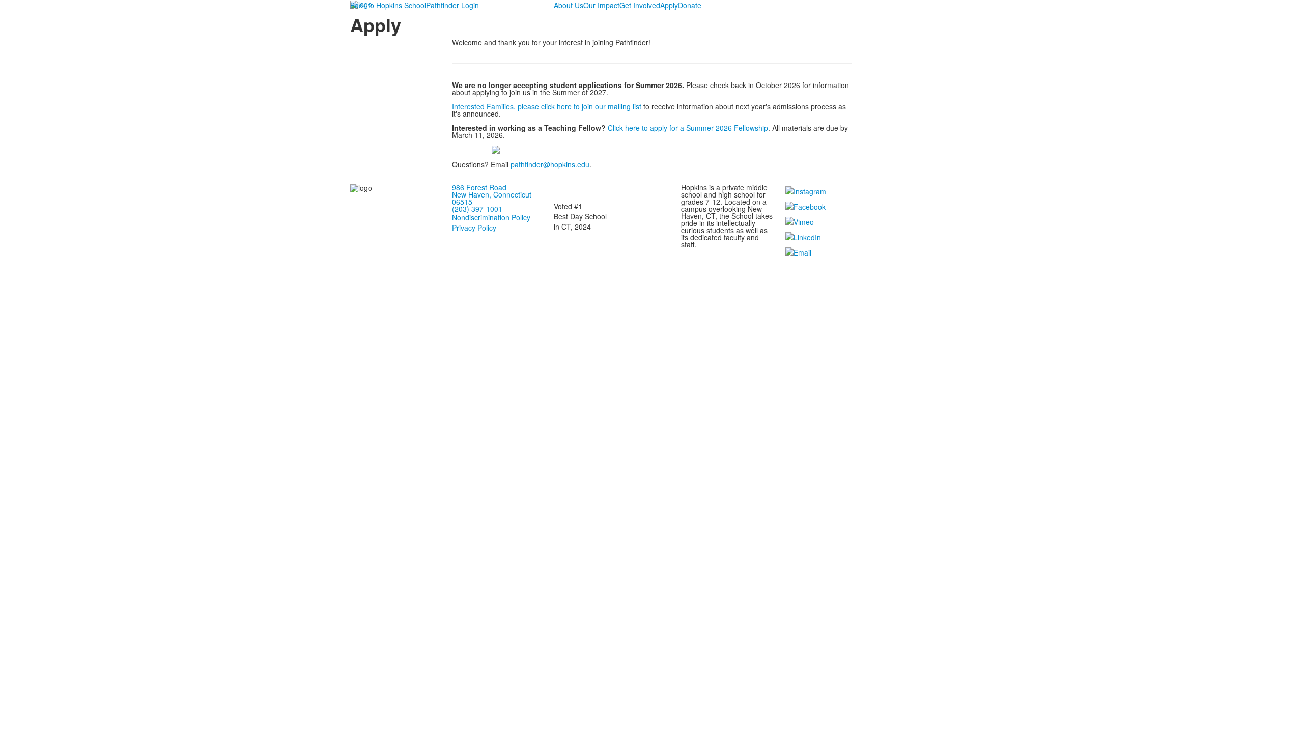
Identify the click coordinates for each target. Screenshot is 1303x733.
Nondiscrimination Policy (491, 217)
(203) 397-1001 (477, 209)
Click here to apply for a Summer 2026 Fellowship (688, 128)
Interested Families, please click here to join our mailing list (546, 106)
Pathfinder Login (452, 5)
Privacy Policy (474, 227)
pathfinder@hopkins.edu (550, 164)
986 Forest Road (479, 187)
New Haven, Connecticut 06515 (491, 198)
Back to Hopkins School (388, 5)
